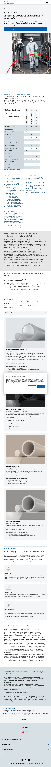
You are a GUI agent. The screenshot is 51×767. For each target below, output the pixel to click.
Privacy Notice (16, 382)
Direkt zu (6, 78)
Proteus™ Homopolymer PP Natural (16, 349)
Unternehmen (5, 744)
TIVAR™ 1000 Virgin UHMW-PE (14, 409)
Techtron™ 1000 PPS (11, 466)
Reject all (32, 386)
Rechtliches (5, 754)
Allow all (41, 386)
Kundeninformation (7, 749)
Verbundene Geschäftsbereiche (11, 739)
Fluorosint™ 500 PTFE (12, 521)
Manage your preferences (12, 386)
